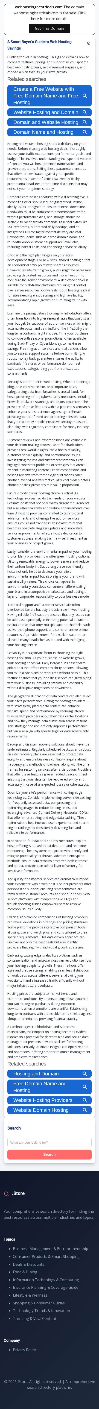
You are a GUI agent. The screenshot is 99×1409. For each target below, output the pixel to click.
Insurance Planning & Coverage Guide (45, 1287)
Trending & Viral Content (34, 1318)
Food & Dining (25, 1271)
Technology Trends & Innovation (41, 1310)
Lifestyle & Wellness (30, 1295)
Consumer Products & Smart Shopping (46, 1256)
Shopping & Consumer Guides (39, 1303)
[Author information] (89, 43)
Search (49, 1155)
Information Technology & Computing (46, 1279)
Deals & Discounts (28, 1264)
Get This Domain (49, 28)
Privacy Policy (24, 1349)
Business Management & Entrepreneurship (50, 1248)
